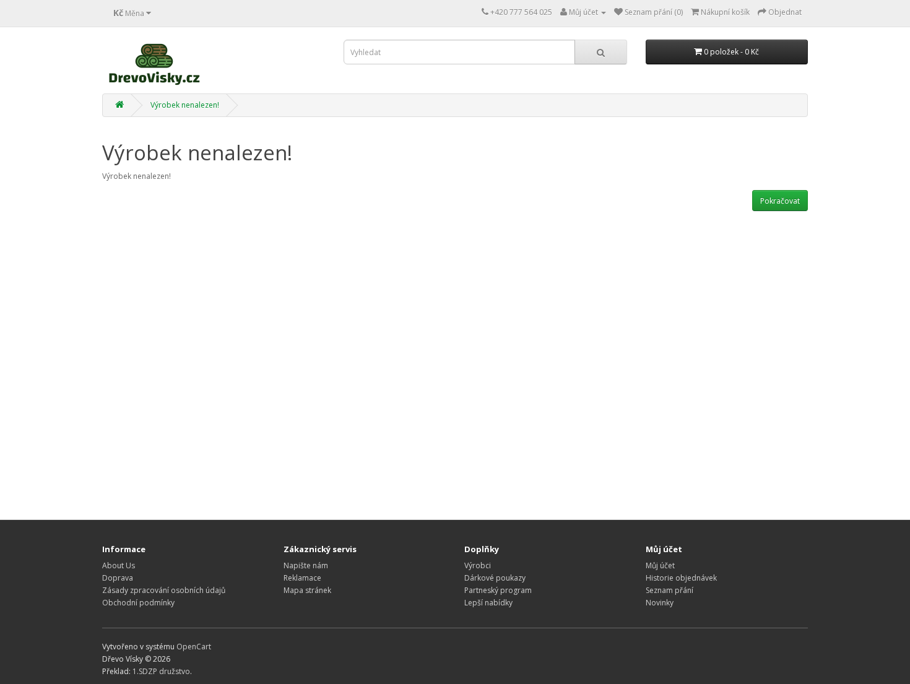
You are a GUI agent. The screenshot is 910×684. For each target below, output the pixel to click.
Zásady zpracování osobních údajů (163, 590)
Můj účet (660, 565)
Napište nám (306, 565)
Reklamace (302, 578)
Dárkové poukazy (495, 578)
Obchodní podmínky (138, 602)
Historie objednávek (681, 578)
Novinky (660, 602)
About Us (118, 565)
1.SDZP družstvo (161, 671)
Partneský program (498, 590)
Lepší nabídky (488, 602)
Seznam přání (669, 590)
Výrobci (477, 565)
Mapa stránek (307, 590)
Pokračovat (780, 201)
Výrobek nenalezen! (184, 105)
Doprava (117, 578)
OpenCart (193, 646)
